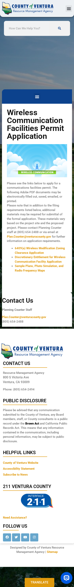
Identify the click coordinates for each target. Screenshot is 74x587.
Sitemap (52, 552)
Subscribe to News (15, 474)
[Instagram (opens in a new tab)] (34, 537)
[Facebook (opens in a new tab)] (7, 537)
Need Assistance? (15, 517)
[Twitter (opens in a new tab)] (16, 537)
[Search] (59, 28)
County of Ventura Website (20, 463)
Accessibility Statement (19, 468)
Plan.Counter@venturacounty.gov (29, 236)
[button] (69, 8)
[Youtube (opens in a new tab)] (25, 537)
